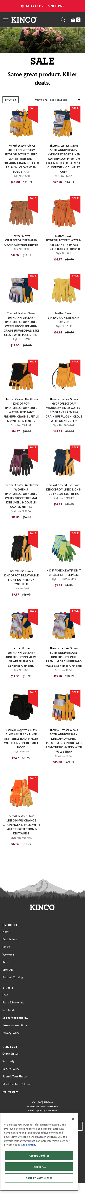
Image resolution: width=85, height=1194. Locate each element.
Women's (8, 954)
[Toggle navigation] (5, 20)
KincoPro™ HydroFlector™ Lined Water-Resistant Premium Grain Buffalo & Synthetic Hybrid (21, 412)
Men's (6, 947)
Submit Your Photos (15, 1076)
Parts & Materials (13, 1002)
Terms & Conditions (14, 1025)
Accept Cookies (39, 1155)
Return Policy (10, 1069)
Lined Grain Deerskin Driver (63, 320)
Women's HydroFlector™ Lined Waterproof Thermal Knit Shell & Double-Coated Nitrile (21, 498)
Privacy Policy (10, 1033)
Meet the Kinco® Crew (16, 1084)
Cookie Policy (28, 1145)
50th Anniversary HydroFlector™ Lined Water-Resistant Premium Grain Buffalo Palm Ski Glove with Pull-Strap (21, 161)
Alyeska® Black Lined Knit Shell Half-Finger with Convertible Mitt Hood (21, 741)
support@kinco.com (46, 1110)
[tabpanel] (42, 477)
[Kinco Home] (24, 20)
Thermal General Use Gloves (21, 399)
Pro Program (10, 1091)
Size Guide (8, 1010)
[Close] (73, 1118)
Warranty (8, 1061)
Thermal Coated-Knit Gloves (21, 485)
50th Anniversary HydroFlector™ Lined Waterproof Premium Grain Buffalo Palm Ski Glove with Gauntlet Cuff (63, 161)
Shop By (10, 100)
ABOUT (7, 988)
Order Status (10, 1053)
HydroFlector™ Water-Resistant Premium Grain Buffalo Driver (63, 245)
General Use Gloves (21, 571)
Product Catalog (12, 977)
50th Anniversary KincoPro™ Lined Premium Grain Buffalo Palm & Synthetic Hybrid (63, 659)
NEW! (6, 932)
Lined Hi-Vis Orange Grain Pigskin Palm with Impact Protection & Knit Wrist (21, 827)
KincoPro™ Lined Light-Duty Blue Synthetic (63, 492)
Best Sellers (9, 939)
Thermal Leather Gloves (21, 145)
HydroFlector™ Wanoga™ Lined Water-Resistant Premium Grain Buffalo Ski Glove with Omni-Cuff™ (64, 412)
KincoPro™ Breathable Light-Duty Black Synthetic (21, 580)
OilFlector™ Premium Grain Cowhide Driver (21, 242)
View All (7, 970)
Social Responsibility (15, 1017)
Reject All (39, 1167)
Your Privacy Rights (39, 1178)
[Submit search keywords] (62, 19)
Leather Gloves (21, 236)
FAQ (5, 995)
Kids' (5, 962)
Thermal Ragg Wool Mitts (21, 730)
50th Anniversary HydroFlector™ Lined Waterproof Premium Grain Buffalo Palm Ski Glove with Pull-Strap (21, 326)
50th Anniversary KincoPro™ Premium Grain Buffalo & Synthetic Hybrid (21, 659)
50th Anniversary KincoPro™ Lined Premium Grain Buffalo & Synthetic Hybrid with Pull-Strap (63, 743)
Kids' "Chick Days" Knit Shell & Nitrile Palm (64, 573)
